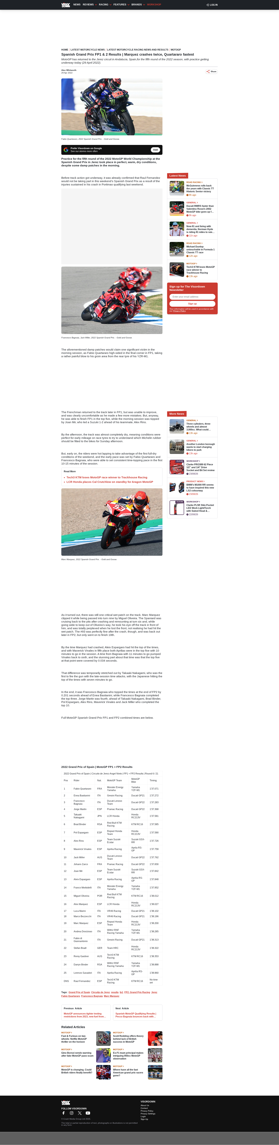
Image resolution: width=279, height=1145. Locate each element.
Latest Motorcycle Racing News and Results (137, 50)
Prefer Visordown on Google (86, 148)
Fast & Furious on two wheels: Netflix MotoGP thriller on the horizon (74, 1039)
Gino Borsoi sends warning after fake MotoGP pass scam (77, 1054)
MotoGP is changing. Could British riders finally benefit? (76, 1071)
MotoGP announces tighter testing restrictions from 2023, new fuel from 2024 (84, 1015)
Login (143, 1116)
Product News (194, 481)
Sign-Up (144, 1119)
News (77, 4)
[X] (80, 1114)
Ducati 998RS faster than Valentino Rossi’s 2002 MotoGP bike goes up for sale (200, 209)
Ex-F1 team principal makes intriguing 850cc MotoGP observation (128, 1056)
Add (155, 150)
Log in (214, 5)
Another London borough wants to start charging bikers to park (200, 447)
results (115, 992)
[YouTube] (89, 1114)
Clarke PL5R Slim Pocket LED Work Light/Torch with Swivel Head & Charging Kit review (200, 508)
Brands (137, 4)
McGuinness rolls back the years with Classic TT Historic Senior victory (200, 188)
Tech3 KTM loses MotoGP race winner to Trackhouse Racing (107, 477)
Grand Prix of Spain (79, 992)
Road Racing (193, 182)
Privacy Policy (179, 311)
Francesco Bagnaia (92, 996)
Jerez (154, 992)
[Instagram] (72, 1114)
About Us (145, 1105)
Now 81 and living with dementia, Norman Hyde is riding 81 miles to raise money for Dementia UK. (200, 229)
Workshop (154, 4)
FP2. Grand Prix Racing (137, 992)
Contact (144, 1108)
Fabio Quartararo (70, 996)
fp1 (121, 992)
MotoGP (176, 50)
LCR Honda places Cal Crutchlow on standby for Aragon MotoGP (110, 481)
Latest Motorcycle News (88, 50)
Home (64, 50)
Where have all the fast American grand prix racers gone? (128, 1072)
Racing (103, 4)
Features (119, 4)
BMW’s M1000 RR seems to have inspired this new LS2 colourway (200, 488)
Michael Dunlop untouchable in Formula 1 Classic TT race (200, 249)
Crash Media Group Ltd (74, 1119)
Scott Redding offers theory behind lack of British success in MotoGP (128, 1039)
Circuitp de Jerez (100, 992)
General (191, 202)
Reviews (88, 4)
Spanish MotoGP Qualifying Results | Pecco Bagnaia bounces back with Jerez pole (136, 1015)
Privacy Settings (148, 1114)
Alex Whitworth (68, 70)
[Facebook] (64, 1114)
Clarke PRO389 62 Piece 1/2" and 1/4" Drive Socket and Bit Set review (200, 467)
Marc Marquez (111, 996)
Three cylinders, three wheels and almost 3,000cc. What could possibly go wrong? (198, 427)
